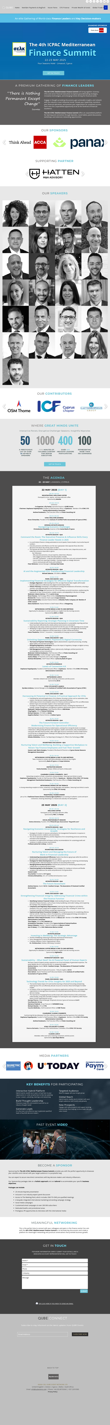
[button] (82, 697)
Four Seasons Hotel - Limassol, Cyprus (55, 719)
